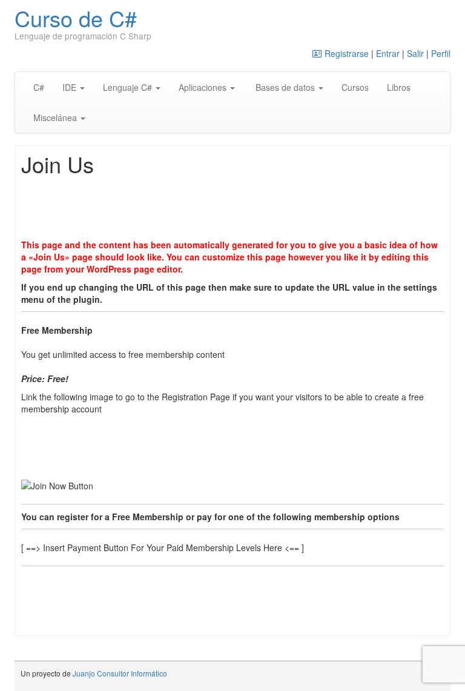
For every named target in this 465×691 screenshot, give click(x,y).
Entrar (388, 53)
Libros (399, 87)
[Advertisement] (241, 209)
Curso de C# (76, 17)
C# (38, 87)
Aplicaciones (204, 87)
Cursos (355, 87)
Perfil (440, 53)
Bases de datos (285, 87)
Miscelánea (56, 117)
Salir (415, 53)
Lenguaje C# (128, 87)
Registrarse (345, 53)
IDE (70, 87)
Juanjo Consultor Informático (120, 673)
